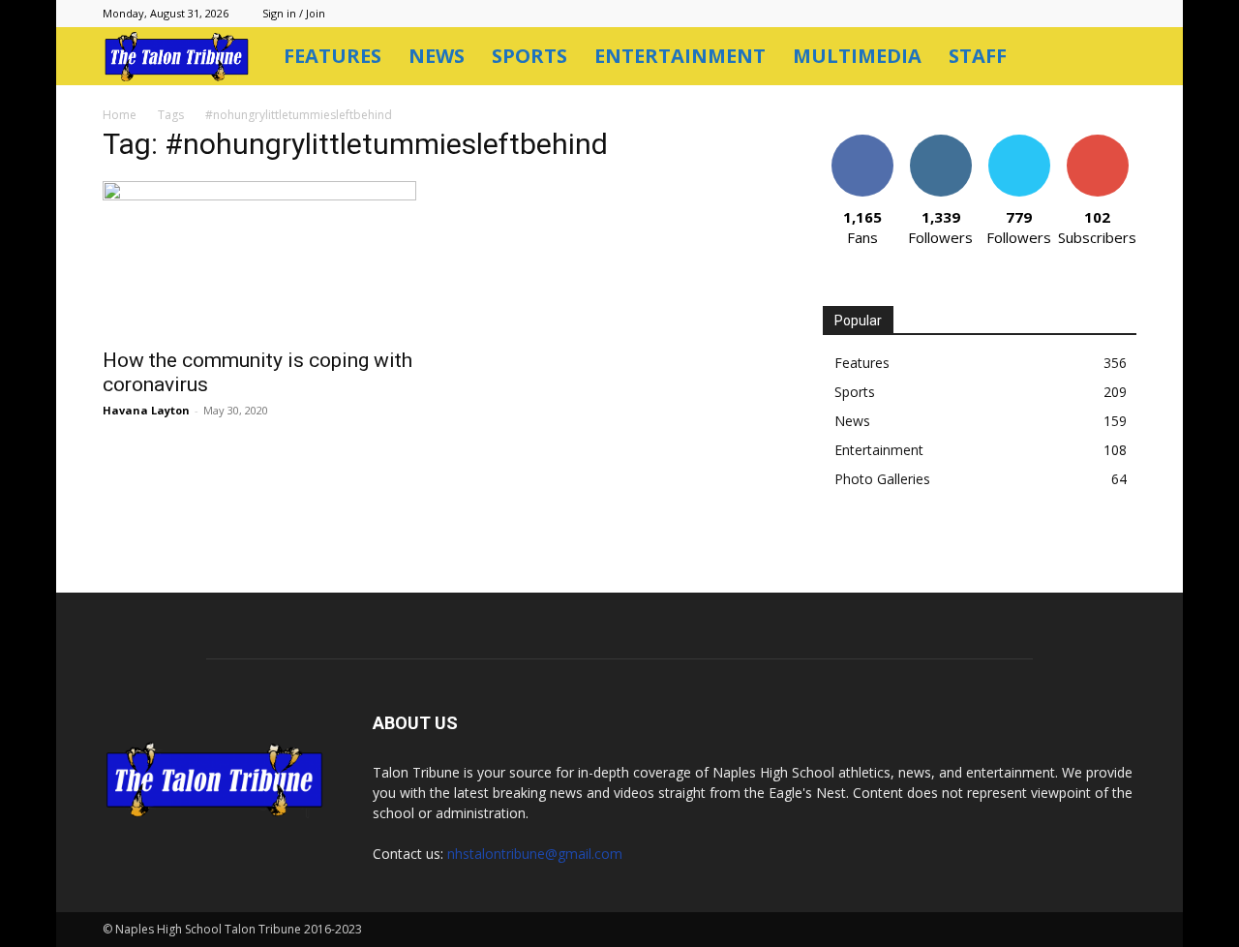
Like (862, 142)
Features (332, 56)
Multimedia (857, 56)
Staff (978, 56)
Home (119, 115)
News (436, 56)
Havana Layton (146, 410)
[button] (1113, 57)
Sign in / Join (293, 13)
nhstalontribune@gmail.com (534, 853)
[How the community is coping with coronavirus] (259, 258)
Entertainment (680, 56)
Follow (940, 142)
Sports (529, 56)
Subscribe (1098, 142)
